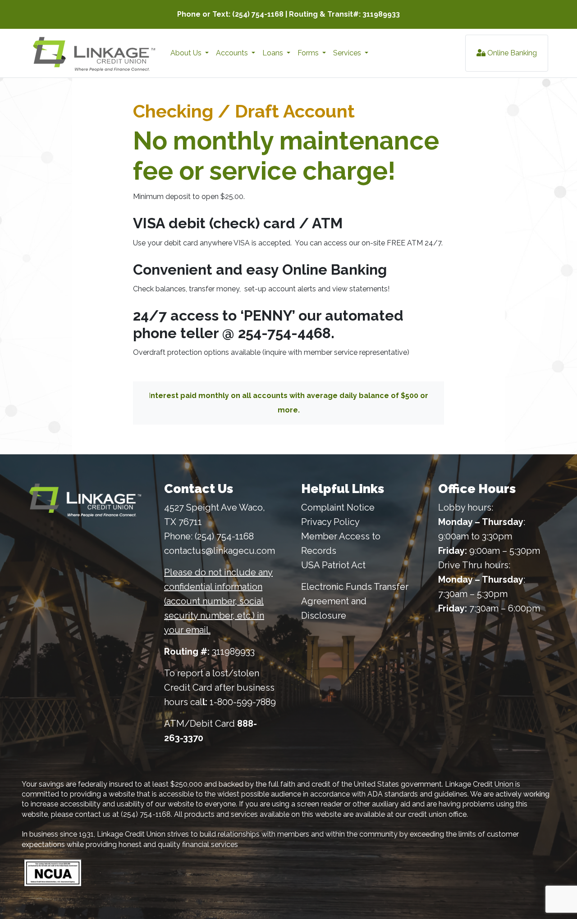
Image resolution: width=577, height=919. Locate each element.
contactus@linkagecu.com (219, 550)
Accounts (233, 53)
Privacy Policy (330, 521)
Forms (309, 53)
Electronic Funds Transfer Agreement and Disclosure (354, 601)
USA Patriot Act (333, 565)
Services (348, 53)
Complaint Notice (338, 507)
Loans (273, 53)
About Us (186, 53)
